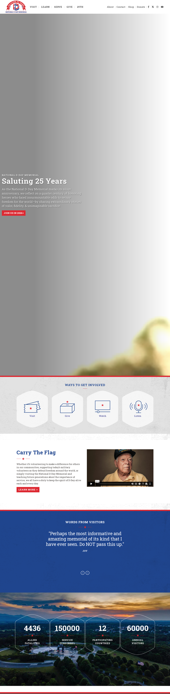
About (110, 6)
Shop (131, 6)
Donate (141, 6)
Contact (120, 6)
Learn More (26, 489)
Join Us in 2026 (13, 212)
